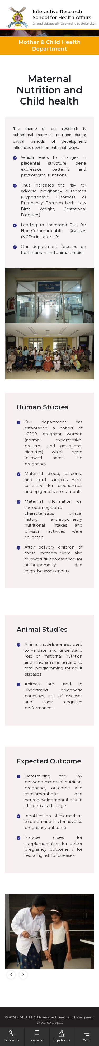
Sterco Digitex (52, 1022)
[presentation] (11, 975)
